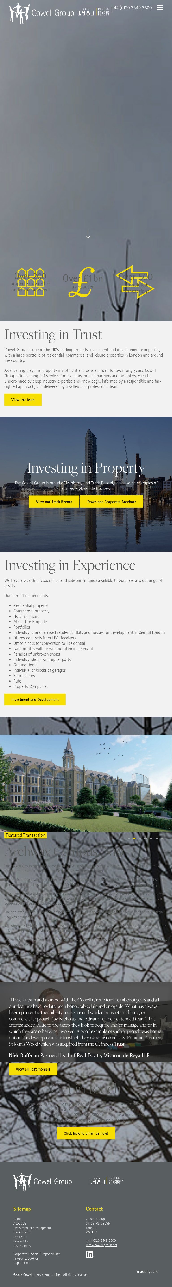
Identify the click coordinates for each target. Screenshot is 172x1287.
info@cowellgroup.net (101, 1245)
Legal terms (21, 1263)
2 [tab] (134, 838)
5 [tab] (151, 838)
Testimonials (22, 1246)
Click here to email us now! (86, 1133)
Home (17, 1219)
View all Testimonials (33, 1068)
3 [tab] (140, 838)
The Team (19, 1237)
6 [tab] (157, 838)
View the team (23, 399)
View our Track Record (54, 501)
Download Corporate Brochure (111, 501)
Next (16, 895)
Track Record (22, 1232)
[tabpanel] (86, 783)
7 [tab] (162, 838)
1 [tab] (129, 838)
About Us (19, 1223)
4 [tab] (145, 838)
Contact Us (20, 1241)
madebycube (148, 1271)
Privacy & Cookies (25, 1258)
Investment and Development (35, 699)
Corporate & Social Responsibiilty (36, 1254)
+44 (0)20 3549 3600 (101, 1240)
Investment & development (32, 1228)
